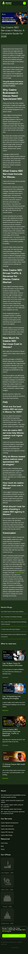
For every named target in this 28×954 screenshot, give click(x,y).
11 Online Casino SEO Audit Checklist (10, 629)
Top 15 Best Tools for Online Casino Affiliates (12, 611)
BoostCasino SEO (19, 572)
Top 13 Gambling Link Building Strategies (11, 616)
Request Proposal (14, 936)
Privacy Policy (15, 947)
